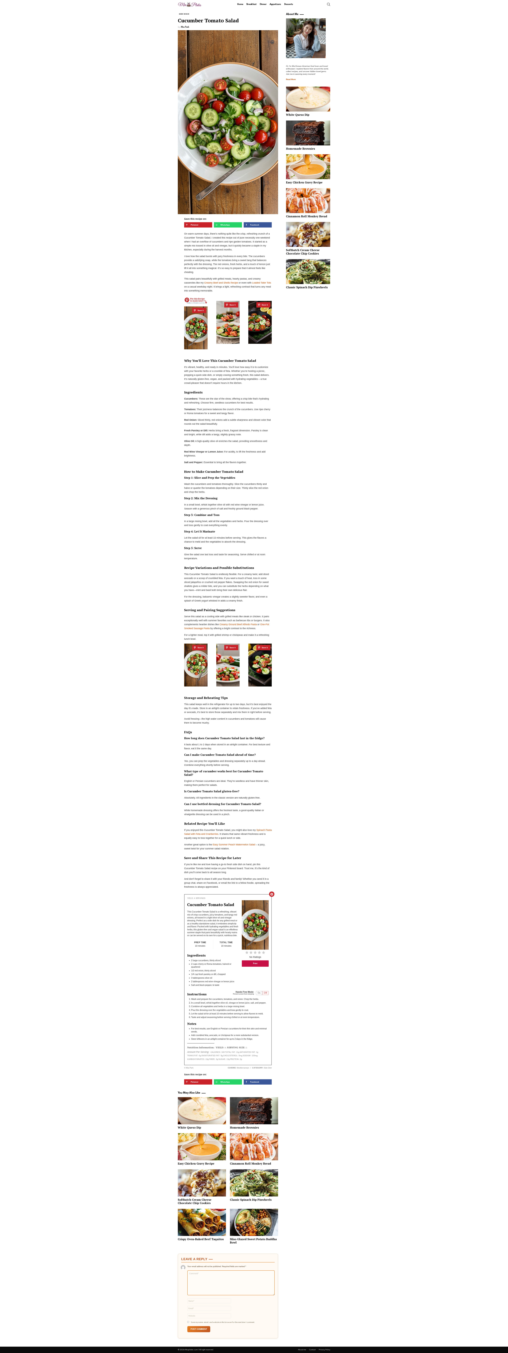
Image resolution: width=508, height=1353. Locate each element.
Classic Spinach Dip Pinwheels (251, 1200)
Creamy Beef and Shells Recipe (221, 282)
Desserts (288, 4)
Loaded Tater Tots (261, 282)
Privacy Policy (324, 1350)
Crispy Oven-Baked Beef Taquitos (201, 1239)
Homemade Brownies (244, 1127)
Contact (312, 1350)
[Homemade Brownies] (254, 1110)
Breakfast (251, 4)
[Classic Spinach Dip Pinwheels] (254, 1182)
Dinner (263, 4)
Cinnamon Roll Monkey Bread (250, 1163)
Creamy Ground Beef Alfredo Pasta (238, 624)
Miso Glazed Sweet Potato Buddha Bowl (253, 1240)
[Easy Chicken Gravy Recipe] (202, 1146)
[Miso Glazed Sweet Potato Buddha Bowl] (254, 1222)
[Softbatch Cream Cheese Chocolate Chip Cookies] (202, 1182)
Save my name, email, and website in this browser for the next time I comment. (223, 1322)
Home (240, 4)
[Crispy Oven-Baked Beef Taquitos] (202, 1222)
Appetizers (275, 4)
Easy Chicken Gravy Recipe (196, 1163)
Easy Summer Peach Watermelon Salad (234, 844)
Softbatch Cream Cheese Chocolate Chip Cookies (194, 1201)
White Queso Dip (189, 1127)
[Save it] (199, 310)
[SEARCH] (328, 4)
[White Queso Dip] (202, 1110)
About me (302, 1350)
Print (255, 963)
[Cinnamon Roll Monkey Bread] (254, 1146)
